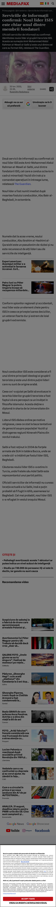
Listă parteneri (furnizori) (9, 893)
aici (45, 871)
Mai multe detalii (25, 861)
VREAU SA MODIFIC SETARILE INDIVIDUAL (28, 903)
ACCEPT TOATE (28, 899)
